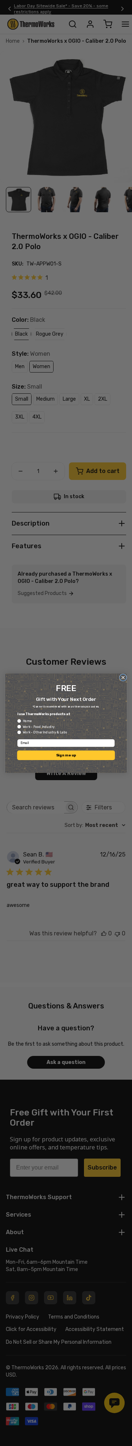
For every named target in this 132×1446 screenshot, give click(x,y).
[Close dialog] (123, 677)
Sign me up (66, 755)
